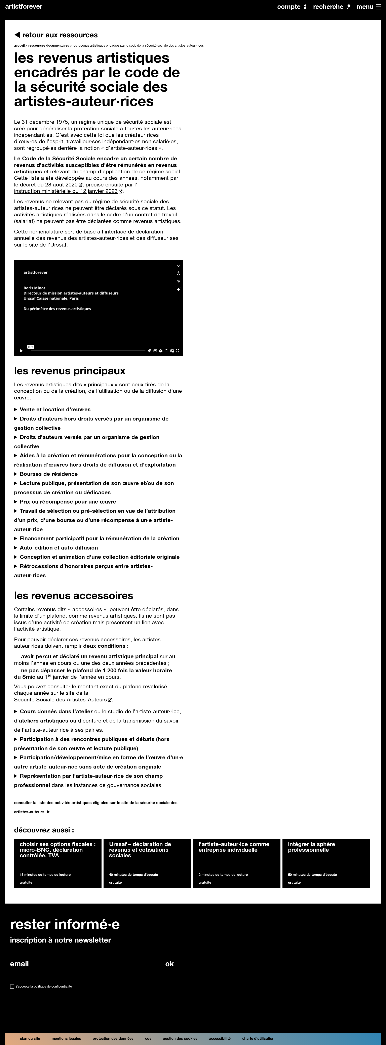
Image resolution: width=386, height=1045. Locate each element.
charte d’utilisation (258, 1039)
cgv (148, 1039)
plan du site (30, 1039)
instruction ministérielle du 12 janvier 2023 (66, 191)
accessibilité (220, 1039)
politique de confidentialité (53, 986)
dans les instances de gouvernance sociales (88, 781)
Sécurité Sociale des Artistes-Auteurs (60, 700)
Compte (289, 6)
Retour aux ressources (60, 35)
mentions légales (66, 1039)
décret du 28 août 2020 (49, 185)
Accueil (19, 45)
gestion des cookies (180, 1039)
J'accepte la (44, 986)
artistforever (23, 7)
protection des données (113, 1039)
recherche (328, 6)
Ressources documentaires (48, 45)
